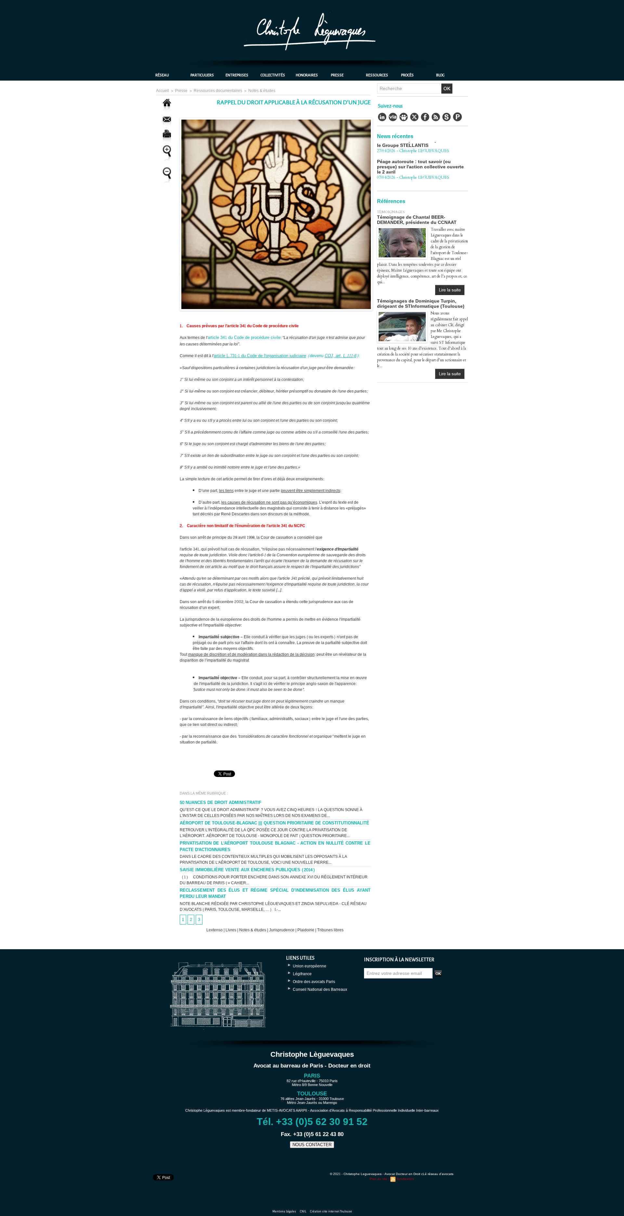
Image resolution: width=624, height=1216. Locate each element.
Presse (337, 75)
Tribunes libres (330, 930)
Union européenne (309, 966)
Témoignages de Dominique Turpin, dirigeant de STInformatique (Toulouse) (420, 303)
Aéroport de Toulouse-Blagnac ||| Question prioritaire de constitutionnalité (274, 823)
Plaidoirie (305, 930)
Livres (231, 930)
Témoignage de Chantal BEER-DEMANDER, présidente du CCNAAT (417, 219)
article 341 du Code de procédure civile (244, 338)
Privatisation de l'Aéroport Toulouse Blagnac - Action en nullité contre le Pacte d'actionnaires (275, 846)
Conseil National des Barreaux (320, 989)
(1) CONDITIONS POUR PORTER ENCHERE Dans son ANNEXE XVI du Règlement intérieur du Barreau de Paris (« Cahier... (274, 879)
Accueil (162, 90)
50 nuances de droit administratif (220, 803)
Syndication (405, 1179)
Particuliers (202, 75)
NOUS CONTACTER (312, 1144)
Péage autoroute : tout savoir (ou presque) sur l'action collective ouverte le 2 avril (420, 145)
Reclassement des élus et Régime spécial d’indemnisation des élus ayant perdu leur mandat (275, 893)
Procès (407, 75)
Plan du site (378, 1179)
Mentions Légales (284, 1211)
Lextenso (214, 930)
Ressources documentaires (218, 90)
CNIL (303, 1211)
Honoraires (307, 75)
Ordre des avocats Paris (314, 981)
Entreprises (237, 75)
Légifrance (302, 973)
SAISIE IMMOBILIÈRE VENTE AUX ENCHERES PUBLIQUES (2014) (247, 870)
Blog (440, 75)
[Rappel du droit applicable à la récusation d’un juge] (276, 120)
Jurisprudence (281, 930)
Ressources (377, 75)
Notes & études (261, 90)
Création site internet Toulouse (331, 1211)
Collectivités (273, 75)
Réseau (162, 75)
